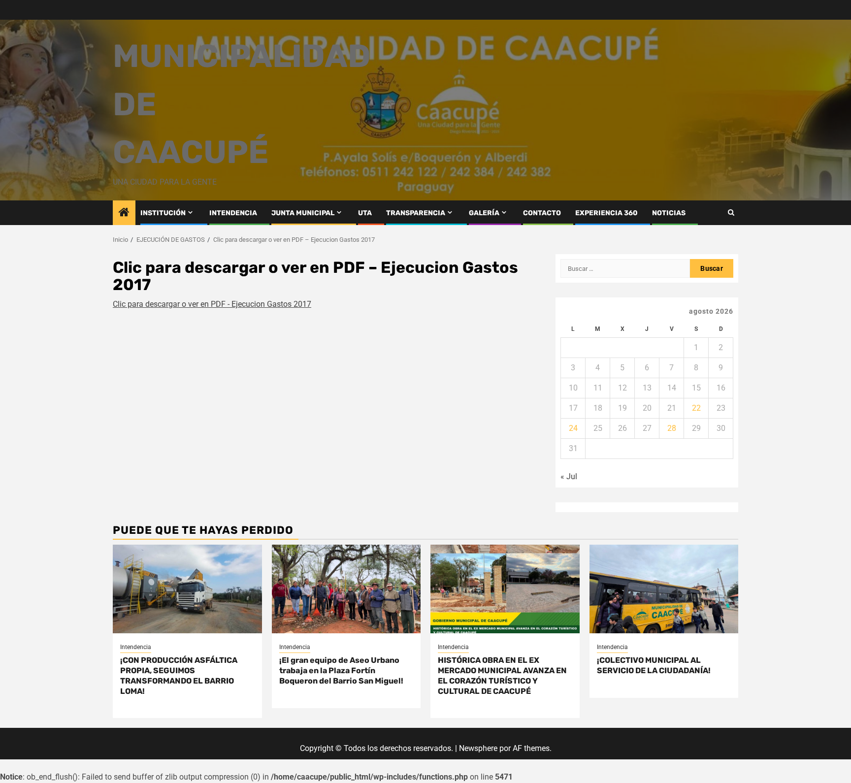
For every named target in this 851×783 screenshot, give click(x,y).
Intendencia (135, 647)
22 (696, 408)
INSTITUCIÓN (163, 213)
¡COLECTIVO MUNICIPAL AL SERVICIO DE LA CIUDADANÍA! (654, 665)
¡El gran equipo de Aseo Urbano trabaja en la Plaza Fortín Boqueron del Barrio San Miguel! (341, 670)
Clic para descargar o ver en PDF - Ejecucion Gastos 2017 (212, 304)
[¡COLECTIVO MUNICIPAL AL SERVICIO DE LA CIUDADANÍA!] (664, 589)
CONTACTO (542, 213)
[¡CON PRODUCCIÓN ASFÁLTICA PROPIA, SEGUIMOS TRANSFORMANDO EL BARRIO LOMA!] (187, 589)
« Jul (568, 476)
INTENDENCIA (233, 213)
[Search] (731, 212)
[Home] (124, 213)
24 (573, 428)
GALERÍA (484, 213)
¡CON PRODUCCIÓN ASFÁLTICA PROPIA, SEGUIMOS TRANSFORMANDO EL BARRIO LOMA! (178, 675)
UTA (365, 213)
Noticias (669, 213)
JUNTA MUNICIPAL (302, 213)
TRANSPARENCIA (415, 213)
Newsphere (478, 748)
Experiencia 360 (606, 213)
